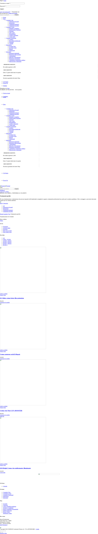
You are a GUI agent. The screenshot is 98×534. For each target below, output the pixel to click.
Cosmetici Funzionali (8, 495)
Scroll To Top (3, 533)
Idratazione (12, 23)
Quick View (3, 295)
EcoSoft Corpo (12, 47)
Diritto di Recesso (7, 510)
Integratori (8, 52)
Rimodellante (12, 34)
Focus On (5, 83)
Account (5, 503)
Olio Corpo (12, 32)
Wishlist (5, 85)
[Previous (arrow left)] (0, 532)
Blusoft (11, 49)
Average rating (6, 228)
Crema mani (12, 36)
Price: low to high (7, 230)
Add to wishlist (3, 293)
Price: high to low (7, 232)
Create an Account (12, 13)
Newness (5, 229)
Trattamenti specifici (14, 25)
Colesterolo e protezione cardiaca (17, 60)
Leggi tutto (2, 472)
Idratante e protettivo (14, 28)
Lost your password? (5, 12)
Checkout (5, 505)
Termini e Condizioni (8, 508)
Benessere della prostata (15, 54)
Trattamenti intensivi (14, 24)
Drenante (11, 31)
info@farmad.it (3, 525)
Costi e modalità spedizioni (9, 506)
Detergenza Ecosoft (14, 21)
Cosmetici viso (9, 20)
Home (4, 17)
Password (3, 6)
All (4, 206)
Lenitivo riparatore (13, 35)
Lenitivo (11, 39)
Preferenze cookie (7, 513)
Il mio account (6, 93)
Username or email (5, 3)
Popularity (5, 226)
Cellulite (11, 43)
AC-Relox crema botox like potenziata (12, 298)
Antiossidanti (12, 56)
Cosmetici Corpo (10, 27)
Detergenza (9, 45)
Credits (37, 529)
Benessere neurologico (14, 58)
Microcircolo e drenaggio (15, 61)
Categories (5, 203)
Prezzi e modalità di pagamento (10, 509)
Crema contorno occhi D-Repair (10, 354)
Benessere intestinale (14, 53)
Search (16, 14)
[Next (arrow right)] (2, 532)
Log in (2, 9)
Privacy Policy (6, 512)
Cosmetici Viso (6, 214)
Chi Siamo (5, 81)
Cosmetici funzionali (11, 38)
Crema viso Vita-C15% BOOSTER (11, 410)
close (5, 0)
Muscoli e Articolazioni (14, 57)
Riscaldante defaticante (14, 41)
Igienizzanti (12, 50)
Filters (1, 220)
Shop (4, 19)
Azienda (5, 486)
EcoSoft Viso (12, 46)
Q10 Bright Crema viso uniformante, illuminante (15, 468)
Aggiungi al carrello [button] (5, 302)
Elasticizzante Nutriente (15, 30)
